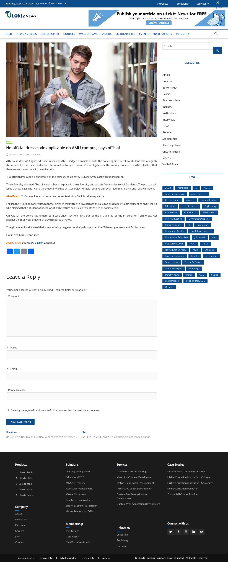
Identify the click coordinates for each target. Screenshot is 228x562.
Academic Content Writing (132, 471)
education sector (190, 206)
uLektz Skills (25, 478)
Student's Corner (193, 262)
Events (144, 33)
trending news (172, 274)
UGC (201, 274)
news (195, 249)
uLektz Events (27, 495)
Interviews (168, 119)
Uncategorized (171, 151)
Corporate (122, 545)
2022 (168, 187)
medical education (174, 243)
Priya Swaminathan (174, 256)
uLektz (214, 274)
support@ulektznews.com (53, 3)
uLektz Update (172, 280)
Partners (20, 525)
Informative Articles (174, 231)
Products (163, 3)
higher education (173, 224)
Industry (182, 33)
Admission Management (79, 488)
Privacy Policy (46, 558)
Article (166, 74)
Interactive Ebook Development (134, 488)
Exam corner (171, 212)
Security (106, 558)
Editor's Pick (169, 87)
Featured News (171, 100)
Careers (19, 530)
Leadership (21, 519)
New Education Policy (175, 249)
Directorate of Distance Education (186, 471)
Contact (19, 542)
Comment (13, 296)
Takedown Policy (68, 558)
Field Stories (209, 212)
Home (8, 33)
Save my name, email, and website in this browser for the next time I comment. (56, 410)
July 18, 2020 (15, 154)
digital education (209, 200)
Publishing (122, 540)
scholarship (211, 256)
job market (200, 237)
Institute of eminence (201, 231)
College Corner (172, 200)
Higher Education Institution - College (188, 477)
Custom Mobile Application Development (132, 496)
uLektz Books (26, 472)
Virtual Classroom (76, 494)
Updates (169, 287)
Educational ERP (75, 477)
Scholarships (125, 33)
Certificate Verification (78, 542)
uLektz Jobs (25, 483)
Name (13, 347)
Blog (17, 536)
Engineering (210, 206)
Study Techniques (173, 268)
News (9, 141)
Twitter (39, 243)
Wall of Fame (88, 33)
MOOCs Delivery (75, 482)
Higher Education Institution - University (190, 482)
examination (190, 212)
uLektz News (26, 489)
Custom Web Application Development (138, 503)
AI (196, 187)
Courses (69, 33)
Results (195, 256)
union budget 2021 (195, 280)
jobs (214, 237)
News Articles (27, 33)
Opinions (209, 249)
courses (190, 200)
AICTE (207, 187)
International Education (176, 237)
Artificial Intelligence (175, 194)
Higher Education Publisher (182, 488)
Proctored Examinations (79, 499)
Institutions (162, 33)
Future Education (173, 218)
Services (201, 3)
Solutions (182, 3)
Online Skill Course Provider (182, 494)
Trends (189, 274)
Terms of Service (26, 558)
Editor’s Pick (50, 33)
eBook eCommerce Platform (81, 505)
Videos (107, 33)
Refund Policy (88, 558)
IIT (189, 224)
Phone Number (16, 389)
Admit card (183, 187)
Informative (202, 224)
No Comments (34, 154)
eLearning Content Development (135, 477)
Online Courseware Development (135, 482)
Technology (194, 268)
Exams (166, 93)
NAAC (193, 243)
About (18, 513)
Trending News (171, 145)
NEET (205, 243)
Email (13, 368)
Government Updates (199, 218)
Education (170, 206)
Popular (167, 132)
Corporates (72, 536)
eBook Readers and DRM (80, 511)
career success (198, 194)
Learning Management (78, 471)
